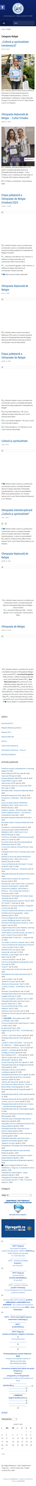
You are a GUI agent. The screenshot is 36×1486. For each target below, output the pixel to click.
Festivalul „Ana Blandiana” (10, 991)
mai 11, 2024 (5, 293)
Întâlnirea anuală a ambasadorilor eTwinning (17, 768)
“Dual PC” (4, 967)
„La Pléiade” (5, 1021)
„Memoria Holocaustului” (10, 984)
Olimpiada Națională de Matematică (14, 1160)
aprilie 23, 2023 (6, 561)
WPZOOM (21, 1481)
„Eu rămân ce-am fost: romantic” (13, 942)
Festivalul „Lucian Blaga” (10, 955)
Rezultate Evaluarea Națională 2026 (14, 817)
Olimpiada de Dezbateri (9, 1177)
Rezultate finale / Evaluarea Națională (15, 790)
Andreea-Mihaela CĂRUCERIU (12, 778)
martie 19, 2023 (6, 630)
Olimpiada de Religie (13, 626)
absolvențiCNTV (7, 723)
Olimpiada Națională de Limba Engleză (15, 1109)
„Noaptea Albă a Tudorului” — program (15, 937)
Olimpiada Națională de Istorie (12, 1075)
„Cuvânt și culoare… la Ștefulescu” (13, 986)
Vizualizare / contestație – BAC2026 (14, 798)
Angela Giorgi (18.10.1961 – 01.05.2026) (15, 1030)
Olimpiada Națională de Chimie (12, 1038)
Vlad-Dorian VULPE (8, 783)
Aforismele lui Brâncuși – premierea (14, 869)
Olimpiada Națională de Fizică (11, 1099)
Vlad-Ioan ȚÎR (6, 776)
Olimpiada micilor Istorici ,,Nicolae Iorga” (16, 852)
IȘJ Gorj (4, 741)
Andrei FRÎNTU (6, 781)
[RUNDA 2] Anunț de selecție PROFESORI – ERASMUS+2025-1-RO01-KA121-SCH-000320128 (16, 859)
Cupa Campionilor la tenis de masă (13, 969)
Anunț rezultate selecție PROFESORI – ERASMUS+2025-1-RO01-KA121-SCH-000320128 (14, 805)
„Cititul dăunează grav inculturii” (13, 901)
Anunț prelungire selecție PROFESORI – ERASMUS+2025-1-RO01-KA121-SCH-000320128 (15, 832)
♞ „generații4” (6, 1028)
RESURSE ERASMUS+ (8, 755)
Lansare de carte (7, 952)
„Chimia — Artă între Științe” (11, 1035)
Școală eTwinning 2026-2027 (11, 1062)
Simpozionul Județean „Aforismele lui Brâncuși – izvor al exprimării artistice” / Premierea (15, 890)
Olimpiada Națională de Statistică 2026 (15, 874)
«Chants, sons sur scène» (10, 1101)
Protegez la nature (8, 1053)
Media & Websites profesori (11, 728)
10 (2, 1438)
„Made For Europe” (8, 981)
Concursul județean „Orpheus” (12, 999)
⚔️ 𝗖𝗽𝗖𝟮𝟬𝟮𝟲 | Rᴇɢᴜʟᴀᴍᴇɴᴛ (11, 1018)
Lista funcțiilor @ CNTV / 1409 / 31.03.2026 (16, 1180)
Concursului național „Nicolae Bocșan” (15, 847)
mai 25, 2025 (5, 49)
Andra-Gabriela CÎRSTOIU (10, 773)
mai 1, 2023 (5, 517)
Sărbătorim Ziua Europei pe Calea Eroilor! (16, 1013)
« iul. (3, 1454)
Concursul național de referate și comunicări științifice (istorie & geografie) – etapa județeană (17, 912)
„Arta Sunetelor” (7, 979)
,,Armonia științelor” (8, 959)
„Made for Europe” (8, 1143)
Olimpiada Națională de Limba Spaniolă (15, 1094)
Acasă (3, 29)
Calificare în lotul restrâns (10, 1011)
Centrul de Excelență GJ (9, 746)
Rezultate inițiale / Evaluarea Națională (15, 822)
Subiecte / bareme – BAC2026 (12, 810)
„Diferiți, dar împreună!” (10, 1082)
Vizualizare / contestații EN (11, 827)
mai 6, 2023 (5, 444)
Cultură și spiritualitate (14, 441)
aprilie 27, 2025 (6, 122)
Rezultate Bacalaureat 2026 (11, 795)
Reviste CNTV (6, 732)
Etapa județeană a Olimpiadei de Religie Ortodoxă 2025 (13, 198)
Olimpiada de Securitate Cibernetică (14, 974)
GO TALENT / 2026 (8, 903)
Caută (32, 23)
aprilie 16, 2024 (6, 361)
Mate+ (3, 957)
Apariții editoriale (7, 737)
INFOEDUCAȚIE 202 (8, 950)
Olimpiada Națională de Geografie (13, 1089)
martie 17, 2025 (6, 206)
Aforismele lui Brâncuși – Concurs (13, 750)
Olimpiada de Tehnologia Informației (14, 1146)
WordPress (14, 1479)
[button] (2, 7)
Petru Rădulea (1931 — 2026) (11, 1055)
